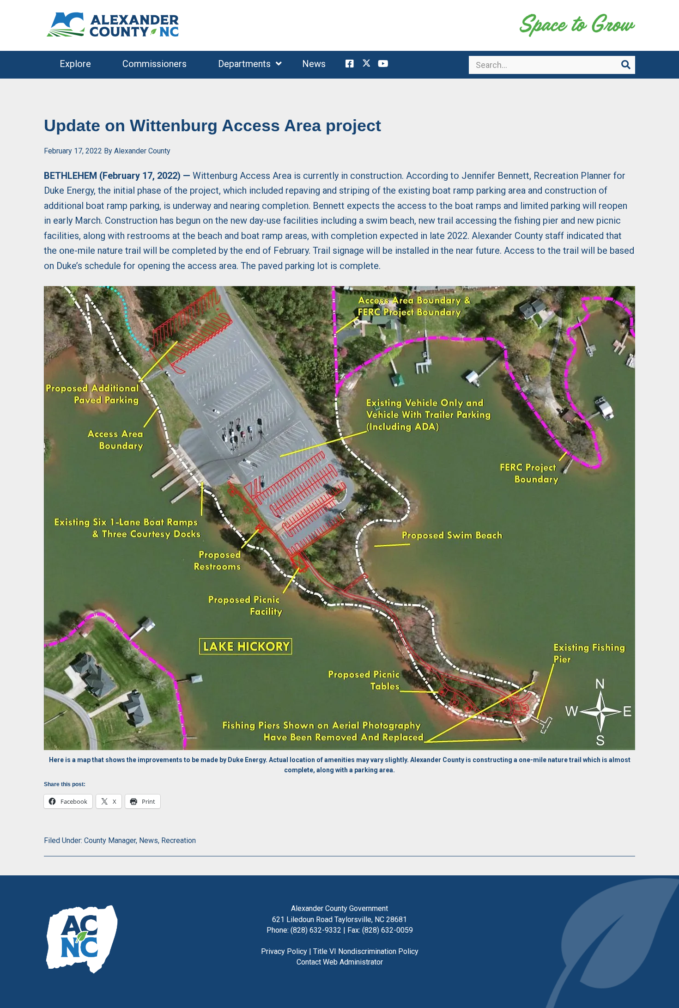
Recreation (178, 840)
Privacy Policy (284, 951)
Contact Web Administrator (340, 962)
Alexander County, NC (113, 25)
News (148, 840)
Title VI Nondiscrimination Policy (365, 951)
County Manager (110, 840)
